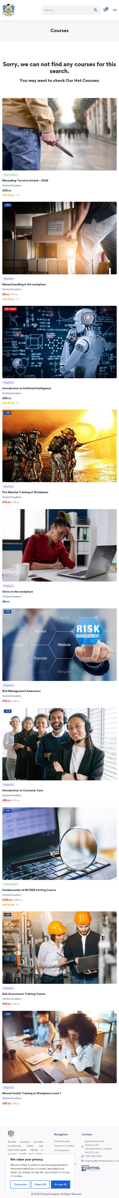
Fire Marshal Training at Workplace (25, 492)
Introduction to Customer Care (22, 790)
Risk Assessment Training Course (23, 993)
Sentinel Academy (11, 185)
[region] (40, 1173)
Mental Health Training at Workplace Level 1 (31, 1093)
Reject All (40, 1184)
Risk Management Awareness (21, 691)
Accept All (61, 1184)
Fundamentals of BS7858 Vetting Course (29, 890)
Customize (20, 1184)
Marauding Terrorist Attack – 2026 (25, 180)
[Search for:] (70, 10)
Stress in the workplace (17, 591)
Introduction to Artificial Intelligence (26, 388)
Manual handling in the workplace (24, 284)
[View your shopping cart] (106, 10)
